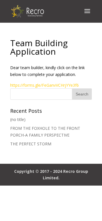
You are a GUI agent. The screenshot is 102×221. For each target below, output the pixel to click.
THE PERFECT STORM (30, 143)
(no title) (18, 119)
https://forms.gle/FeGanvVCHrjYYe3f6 (44, 85)
